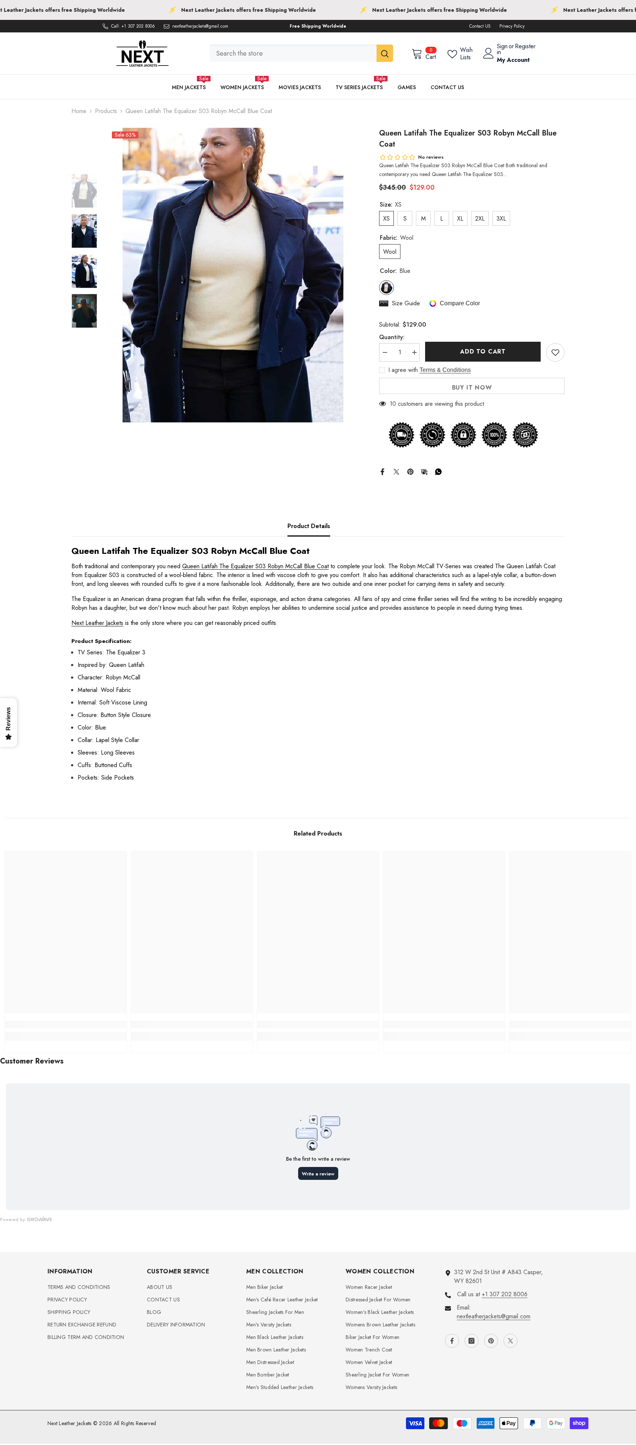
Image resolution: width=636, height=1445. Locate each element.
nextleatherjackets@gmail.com (200, 26)
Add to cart (483, 351)
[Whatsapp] (438, 471)
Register (525, 46)
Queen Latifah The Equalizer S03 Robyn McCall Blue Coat (255, 566)
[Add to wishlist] (555, 352)
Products (106, 111)
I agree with (403, 370)
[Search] (301, 53)
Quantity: (391, 337)
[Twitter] (396, 471)
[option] (232, 275)
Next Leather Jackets (97, 623)
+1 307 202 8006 (138, 26)
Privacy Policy (511, 26)
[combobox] (293, 53)
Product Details (308, 526)
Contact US (480, 26)
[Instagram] (471, 1341)
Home (78, 111)
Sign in (502, 49)
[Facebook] (382, 471)
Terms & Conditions (445, 370)
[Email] (424, 471)
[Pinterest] (410, 471)
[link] (66, 1024)
